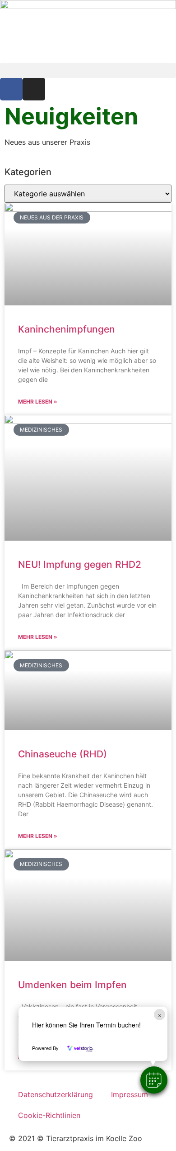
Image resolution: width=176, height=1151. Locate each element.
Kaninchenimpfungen (66, 329)
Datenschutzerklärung (55, 1094)
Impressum (129, 1094)
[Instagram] (34, 89)
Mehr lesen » (37, 401)
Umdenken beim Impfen (72, 984)
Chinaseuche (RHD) (62, 754)
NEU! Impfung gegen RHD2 (79, 564)
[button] (153, 1080)
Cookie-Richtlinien (49, 1115)
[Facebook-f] (11, 89)
